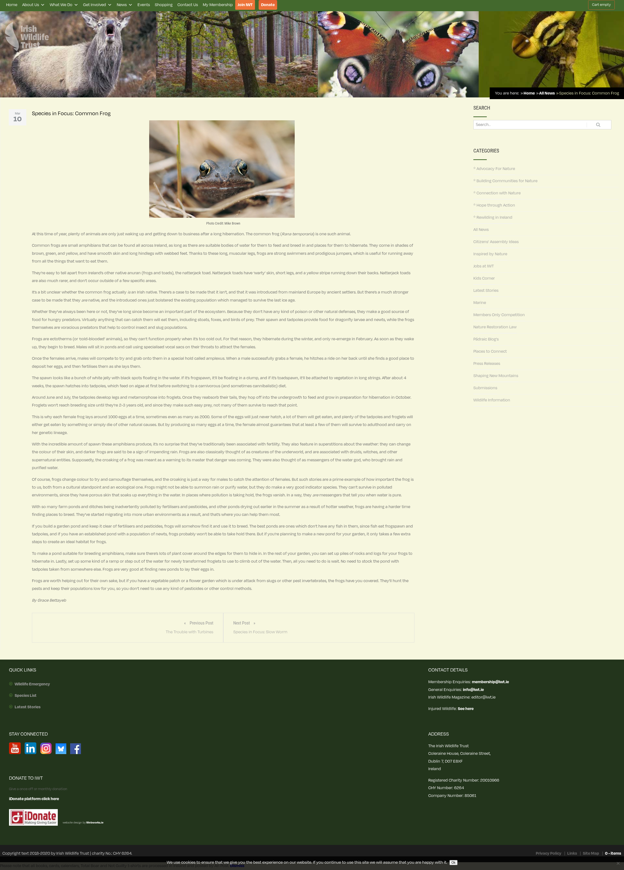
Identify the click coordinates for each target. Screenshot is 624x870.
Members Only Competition (499, 315)
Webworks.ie (95, 823)
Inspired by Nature (490, 254)
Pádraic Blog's (486, 339)
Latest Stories (485, 290)
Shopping (164, 5)
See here (466, 709)
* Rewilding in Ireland (492, 217)
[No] (617, 863)
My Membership (218, 5)
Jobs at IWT (483, 266)
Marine (479, 303)
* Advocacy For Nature (494, 169)
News (122, 5)
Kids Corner (484, 278)
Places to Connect (490, 351)
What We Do (61, 5)
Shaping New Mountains (495, 376)
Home (11, 5)
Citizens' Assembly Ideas (496, 242)
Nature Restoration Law (495, 327)
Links (572, 853)
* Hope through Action (494, 205)
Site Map (591, 853)
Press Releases (486, 364)
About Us (30, 5)
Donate (268, 5)
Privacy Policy (548, 853)
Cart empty (601, 4)
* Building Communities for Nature (505, 181)
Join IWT (245, 5)
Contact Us (187, 5)
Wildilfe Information (491, 400)
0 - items (613, 853)
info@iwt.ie (473, 690)
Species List (26, 696)
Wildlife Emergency (32, 684)
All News (481, 230)
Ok (453, 862)
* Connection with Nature (497, 193)
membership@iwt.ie (490, 682)
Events (143, 5)
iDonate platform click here (34, 799)
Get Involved (94, 5)
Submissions (485, 388)
